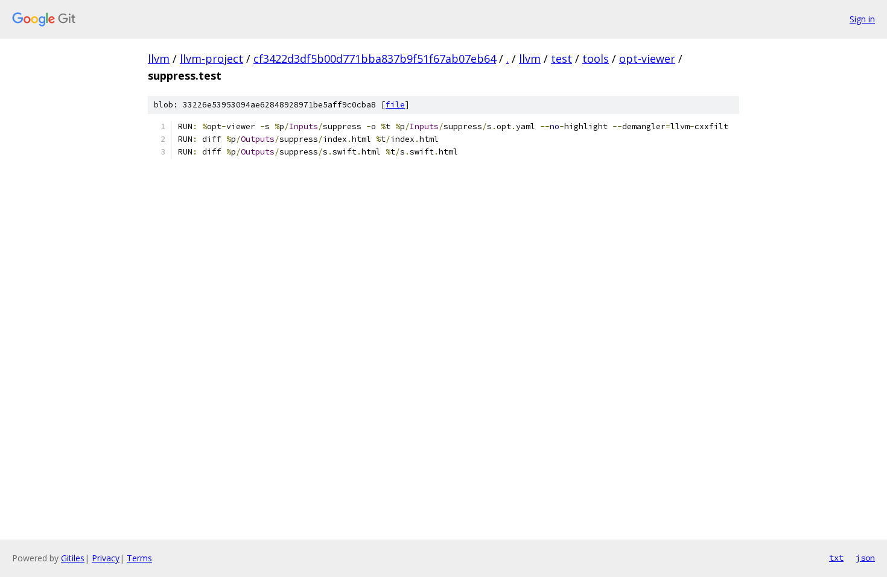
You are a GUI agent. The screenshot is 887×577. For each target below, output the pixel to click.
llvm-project (211, 58)
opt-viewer (647, 58)
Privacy (105, 558)
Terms (139, 558)
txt (836, 557)
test (561, 58)
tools (595, 58)
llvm (159, 58)
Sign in (862, 19)
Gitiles (72, 558)
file (395, 105)
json (865, 557)
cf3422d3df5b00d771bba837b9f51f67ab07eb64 (374, 58)
